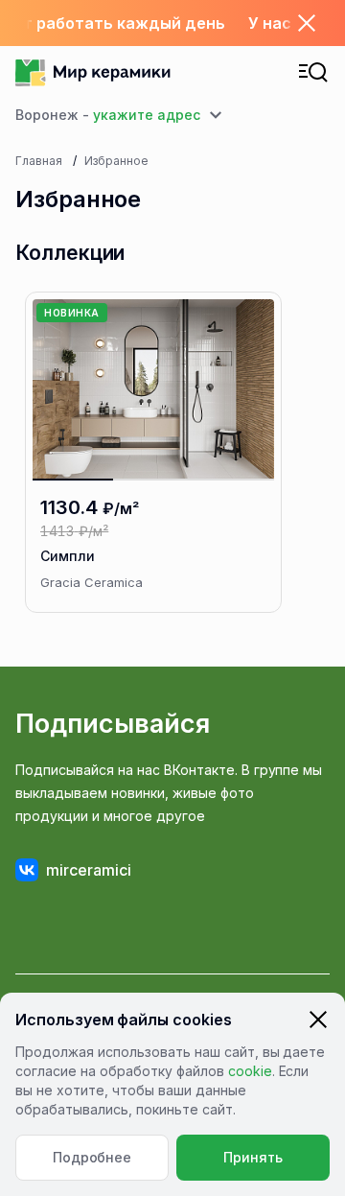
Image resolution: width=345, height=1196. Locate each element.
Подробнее (92, 1157)
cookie (250, 1071)
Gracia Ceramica (91, 582)
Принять (253, 1157)
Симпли (67, 556)
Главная (38, 160)
